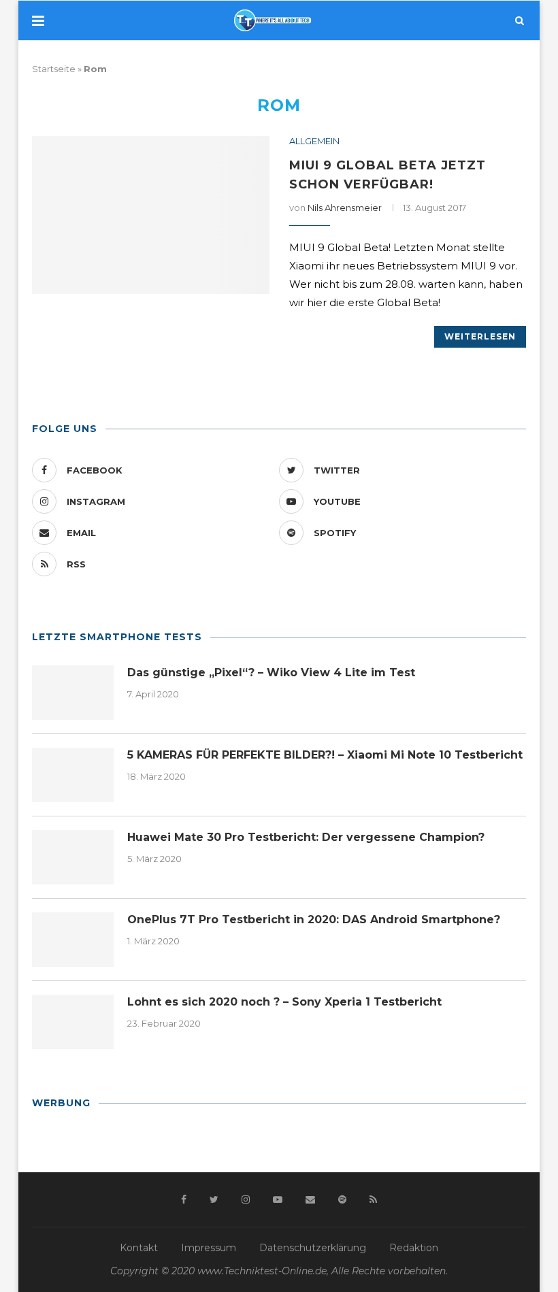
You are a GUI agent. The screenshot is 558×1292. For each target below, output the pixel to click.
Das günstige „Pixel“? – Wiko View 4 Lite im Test (271, 672)
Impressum (208, 1248)
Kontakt (139, 1248)
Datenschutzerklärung (312, 1248)
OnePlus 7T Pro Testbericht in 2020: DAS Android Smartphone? (313, 919)
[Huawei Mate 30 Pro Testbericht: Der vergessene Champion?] (73, 857)
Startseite (54, 68)
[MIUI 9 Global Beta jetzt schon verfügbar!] (150, 215)
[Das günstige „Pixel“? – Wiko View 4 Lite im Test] (73, 692)
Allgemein (314, 141)
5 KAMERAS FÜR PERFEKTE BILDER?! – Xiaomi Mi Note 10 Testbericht (325, 754)
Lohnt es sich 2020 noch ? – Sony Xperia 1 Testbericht (284, 1001)
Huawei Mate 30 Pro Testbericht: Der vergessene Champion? (306, 837)
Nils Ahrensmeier (345, 207)
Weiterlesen (480, 336)
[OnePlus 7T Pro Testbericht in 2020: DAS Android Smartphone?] (73, 939)
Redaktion (413, 1248)
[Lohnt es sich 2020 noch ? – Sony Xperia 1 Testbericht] (73, 1022)
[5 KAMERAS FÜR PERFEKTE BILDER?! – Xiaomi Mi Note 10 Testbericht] (73, 775)
